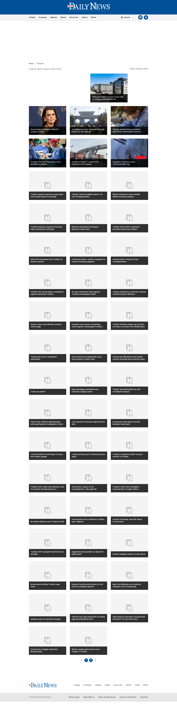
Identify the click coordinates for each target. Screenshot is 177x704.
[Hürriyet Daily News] (88, 7)
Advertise (144, 697)
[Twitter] (146, 17)
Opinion (53, 17)
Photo (93, 17)
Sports (84, 17)
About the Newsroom (107, 697)
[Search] (122, 17)
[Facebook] (140, 17)
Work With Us (88, 697)
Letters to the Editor (127, 697)
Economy (43, 17)
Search (40, 64)
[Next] (95, 660)
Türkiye (32, 17)
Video (137, 685)
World (63, 17)
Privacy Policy (74, 697)
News (31, 64)
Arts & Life (73, 17)
